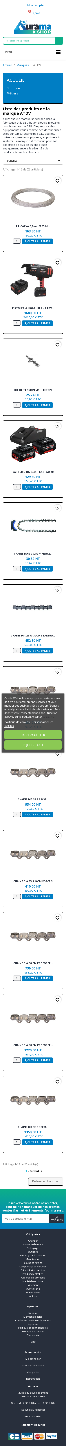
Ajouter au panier (37, 241)
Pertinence (33, 160)
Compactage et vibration (33, 1266)
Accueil (16, 80)
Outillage (33, 1251)
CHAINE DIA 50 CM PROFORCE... (33, 963)
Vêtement (33, 1285)
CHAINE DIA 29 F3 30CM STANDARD (33, 635)
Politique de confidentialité (33, 1327)
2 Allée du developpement (33, 1392)
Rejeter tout (33, 745)
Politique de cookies (33, 1331)
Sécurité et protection (33, 1270)
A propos (33, 1324)
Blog (33, 1341)
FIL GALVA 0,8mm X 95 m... (33, 226)
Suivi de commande (33, 1365)
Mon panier (33, 1372)
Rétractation (33, 1378)
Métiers (12, 93)
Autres (33, 1296)
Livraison (33, 1313)
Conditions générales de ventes (33, 1320)
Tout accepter (33, 735)
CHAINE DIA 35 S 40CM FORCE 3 (33, 881)
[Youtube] (42, 1194)
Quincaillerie (33, 1288)
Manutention (33, 1259)
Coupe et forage (33, 1262)
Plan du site (33, 1335)
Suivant (37, 1171)
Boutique (13, 88)
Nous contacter (33, 1416)
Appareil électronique (33, 1277)
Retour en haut (45, 1181)
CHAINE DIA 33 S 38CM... (33, 799)
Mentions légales (33, 1316)
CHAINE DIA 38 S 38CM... (33, 1127)
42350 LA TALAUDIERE (33, 1396)
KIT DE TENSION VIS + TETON (33, 390)
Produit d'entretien (33, 1274)
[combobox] (26, 40)
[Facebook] (24, 1194)
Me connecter (33, 1358)
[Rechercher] (59, 40)
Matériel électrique (33, 1281)
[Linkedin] (33, 1194)
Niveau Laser (33, 1292)
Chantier (33, 1240)
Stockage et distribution (33, 1255)
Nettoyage (33, 1248)
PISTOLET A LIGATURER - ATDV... (33, 308)
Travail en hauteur (33, 1244)
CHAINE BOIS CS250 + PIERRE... (33, 553)
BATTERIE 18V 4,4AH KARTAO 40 (33, 472)
